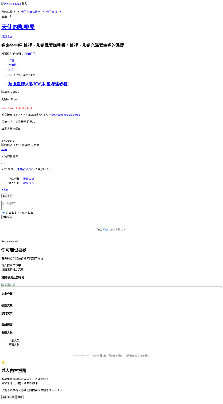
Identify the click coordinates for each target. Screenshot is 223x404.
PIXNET (85, 355)
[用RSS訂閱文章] (14, 284)
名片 (11, 69)
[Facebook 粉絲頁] (2, 284)
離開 (20, 397)
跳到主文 (7, 36)
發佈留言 (7, 217)
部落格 (12, 64)
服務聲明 (144, 355)
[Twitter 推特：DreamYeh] (6, 284)
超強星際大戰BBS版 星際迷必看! (38, 84)
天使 (4, 149)
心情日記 (30, 53)
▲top (4, 189)
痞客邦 (21, 169)
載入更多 (7, 196)
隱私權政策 (131, 355)
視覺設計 (28, 178)
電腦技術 (28, 183)
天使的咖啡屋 (18, 27)
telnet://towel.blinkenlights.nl (64, 114)
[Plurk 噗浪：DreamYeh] (9, 284)
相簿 (11, 60)
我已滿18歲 (8, 397)
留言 (28, 169)
